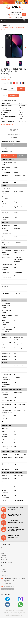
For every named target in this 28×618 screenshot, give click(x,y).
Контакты (4, 550)
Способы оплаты (6, 552)
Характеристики (9, 155)
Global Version (13, 95)
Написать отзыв (5, 79)
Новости (3, 568)
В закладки (2, 148)
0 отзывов (14, 78)
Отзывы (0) (22, 155)
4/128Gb (12, 89)
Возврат (3, 557)
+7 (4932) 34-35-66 (9, 583)
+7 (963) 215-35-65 (9, 581)
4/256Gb (21, 89)
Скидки (3, 569)
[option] (14, 45)
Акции (2, 566)
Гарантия (3, 555)
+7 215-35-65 (14, 15)
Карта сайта (4, 559)
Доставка (3, 553)
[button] (8, 10)
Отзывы (3, 571)
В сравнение (5, 148)
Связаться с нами (8, 589)
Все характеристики (7, 124)
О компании (4, 548)
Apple (20, 103)
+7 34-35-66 (14, 17)
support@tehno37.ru (9, 586)
